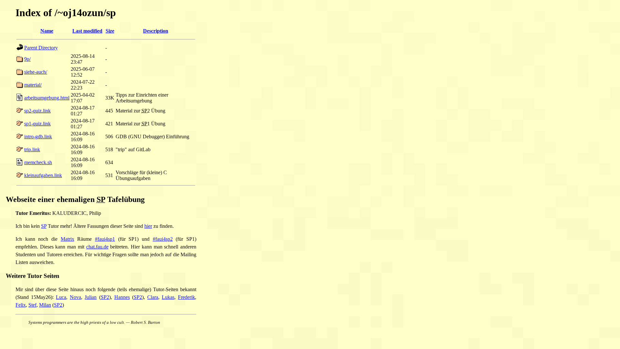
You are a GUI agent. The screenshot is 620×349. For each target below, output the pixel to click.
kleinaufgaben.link (43, 175)
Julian (91, 297)
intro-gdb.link (38, 136)
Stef (32, 305)
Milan (45, 305)
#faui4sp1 (105, 239)
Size (110, 31)
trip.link (32, 149)
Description (155, 31)
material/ (33, 85)
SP (43, 226)
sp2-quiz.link (37, 110)
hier (148, 226)
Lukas (168, 297)
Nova (75, 297)
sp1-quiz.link (37, 123)
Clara (152, 297)
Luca (61, 297)
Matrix (67, 239)
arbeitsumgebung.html (46, 97)
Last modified (87, 31)
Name (46, 31)
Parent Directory (41, 47)
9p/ (27, 59)
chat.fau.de (97, 246)
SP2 (105, 297)
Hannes (122, 297)
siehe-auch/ (35, 72)
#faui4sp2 (163, 239)
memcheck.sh (38, 162)
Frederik (186, 297)
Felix (21, 305)
